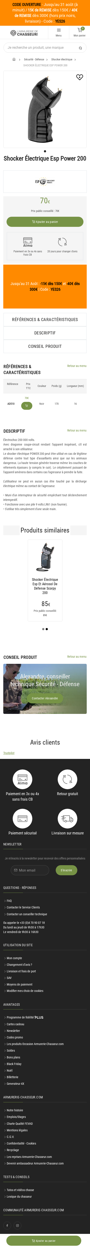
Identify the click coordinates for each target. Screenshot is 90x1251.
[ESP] (45, 181)
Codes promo (15, 1037)
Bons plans (13, 1057)
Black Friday (14, 1064)
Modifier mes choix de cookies (25, 991)
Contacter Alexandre (45, 698)
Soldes (11, 1050)
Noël (9, 1070)
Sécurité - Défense (34, 59)
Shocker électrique (61, 59)
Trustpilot (8, 753)
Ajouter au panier (46, 222)
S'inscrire (66, 870)
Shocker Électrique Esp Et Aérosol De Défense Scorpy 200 (45, 584)
